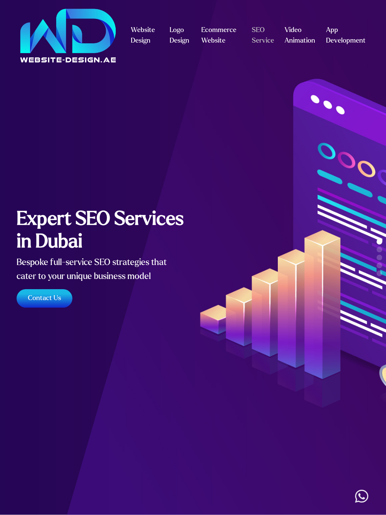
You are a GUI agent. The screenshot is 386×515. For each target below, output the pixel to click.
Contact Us (44, 298)
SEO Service (263, 35)
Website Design (143, 35)
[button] (379, 242)
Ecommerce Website (218, 35)
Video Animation (300, 35)
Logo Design (179, 35)
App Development (346, 35)
